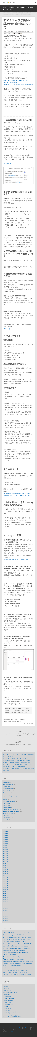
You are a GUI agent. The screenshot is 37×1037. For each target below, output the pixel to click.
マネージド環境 (22, 972)
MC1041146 (7, 163)
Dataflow (29, 937)
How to (5, 795)
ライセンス (11, 974)
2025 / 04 (5, 855)
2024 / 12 (5, 863)
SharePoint (5, 963)
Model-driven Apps (7, 950)
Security (27, 961)
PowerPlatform (16, 961)
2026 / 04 (5, 837)
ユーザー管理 (5, 974)
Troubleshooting (28, 963)
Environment (7, 721)
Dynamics (6, 815)
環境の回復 (7, 329)
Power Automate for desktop (11, 811)
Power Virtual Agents (7, 961)
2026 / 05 (5, 835)
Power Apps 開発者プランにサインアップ (17, 560)
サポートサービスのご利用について (12, 1016)
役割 (17, 974)
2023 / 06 (5, 879)
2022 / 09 (5, 897)
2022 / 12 (5, 891)
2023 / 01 (5, 889)
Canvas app (6, 935)
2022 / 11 (5, 893)
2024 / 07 (5, 869)
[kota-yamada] (21, 34)
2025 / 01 (5, 861)
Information (6, 803)
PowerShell (6, 786)
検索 (25, 974)
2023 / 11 (5, 875)
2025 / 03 (5, 857)
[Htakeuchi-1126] (15, 34)
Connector (26, 935)
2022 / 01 (5, 909)
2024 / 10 (5, 867)
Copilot (19, 937)
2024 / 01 (5, 873)
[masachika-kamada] (18, 34)
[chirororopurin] (14, 34)
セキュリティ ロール (12, 970)
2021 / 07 (5, 917)
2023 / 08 (5, 877)
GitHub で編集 (29, 723)
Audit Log (28, 932)
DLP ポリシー (24, 937)
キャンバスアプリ (21, 968)
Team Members (18, 963)
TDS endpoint (11, 963)
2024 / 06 (5, 871)
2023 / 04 (5, 883)
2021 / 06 (5, 919)
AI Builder (5, 932)
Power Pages (7, 807)
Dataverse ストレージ (25, 939)
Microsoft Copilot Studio (10, 797)
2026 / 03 (5, 839)
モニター (28, 972)
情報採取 (21, 974)
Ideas (16, 946)
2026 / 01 (5, 843)
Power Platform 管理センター (22, 959)
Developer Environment (18, 719)
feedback (30, 38)
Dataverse (10, 35)
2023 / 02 (5, 887)
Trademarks (26, 1028)
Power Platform (17, 721)
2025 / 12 (5, 845)
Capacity (13, 935)
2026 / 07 (5, 833)
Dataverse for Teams (15, 939)
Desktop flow (6, 941)
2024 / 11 (5, 865)
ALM (9, 932)
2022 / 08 (5, 899)
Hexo (11, 1032)
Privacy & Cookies (8, 1028)
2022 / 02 (5, 907)
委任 (15, 974)
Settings (31, 961)
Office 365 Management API (9, 952)
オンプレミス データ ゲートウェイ (10, 968)
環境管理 (29, 974)
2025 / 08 (5, 851)
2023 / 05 (5, 881)
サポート (27, 968)
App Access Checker (22, 932)
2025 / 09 (5, 849)
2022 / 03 (5, 905)
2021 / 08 (5, 915)
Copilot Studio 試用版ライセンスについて (14, 759)
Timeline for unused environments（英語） (18, 493)
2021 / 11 (5, 911)
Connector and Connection (11, 809)
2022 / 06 (5, 901)
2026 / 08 (5, 831)
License (5, 799)
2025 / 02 (5, 859)
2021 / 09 (5, 913)
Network (5, 820)
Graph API (5, 946)
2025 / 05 (5, 853)
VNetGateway (6, 965)
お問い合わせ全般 (8, 784)
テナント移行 (28, 970)
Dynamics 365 (7, 817)
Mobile (28, 948)
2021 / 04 (5, 921)
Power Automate (8, 789)
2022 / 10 (5, 895)
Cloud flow (19, 935)
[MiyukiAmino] (17, 34)
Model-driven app (8, 813)
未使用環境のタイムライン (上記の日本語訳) (17, 496)
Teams (23, 963)
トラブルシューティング (8, 972)
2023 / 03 (5, 885)
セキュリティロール (21, 970)
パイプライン (15, 972)
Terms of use (18, 1028)
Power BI (23, 957)
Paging (16, 952)
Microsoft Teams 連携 (9, 801)
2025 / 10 (5, 847)
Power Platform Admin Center (15, 36)
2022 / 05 (5, 903)
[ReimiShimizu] (19, 34)
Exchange (20, 943)
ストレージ (5, 970)
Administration (13, 932)
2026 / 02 (5, 841)
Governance (6, 793)
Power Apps (6, 782)
